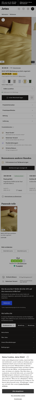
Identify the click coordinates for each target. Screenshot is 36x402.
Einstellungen (18, 399)
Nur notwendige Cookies (18, 395)
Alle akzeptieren (18, 391)
